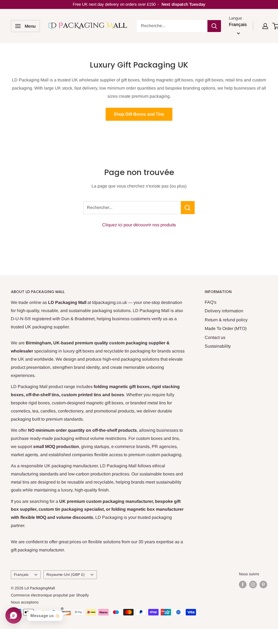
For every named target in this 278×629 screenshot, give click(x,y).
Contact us (215, 337)
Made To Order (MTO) (226, 328)
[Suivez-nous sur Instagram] (253, 584)
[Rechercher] (214, 26)
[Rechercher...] (188, 207)
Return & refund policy (226, 319)
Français (21, 575)
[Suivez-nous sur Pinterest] (263, 584)
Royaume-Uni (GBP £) (65, 575)
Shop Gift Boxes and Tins (139, 114)
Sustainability (218, 346)
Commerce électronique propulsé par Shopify (50, 595)
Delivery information (224, 311)
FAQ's (210, 302)
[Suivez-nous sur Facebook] (243, 584)
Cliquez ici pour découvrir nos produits (139, 225)
